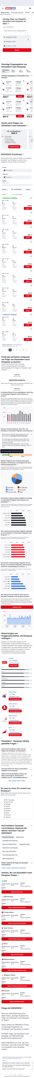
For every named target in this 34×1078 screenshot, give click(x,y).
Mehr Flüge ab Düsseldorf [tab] (9, 851)
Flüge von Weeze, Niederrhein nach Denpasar (14, 868)
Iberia (10, 727)
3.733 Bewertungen (14, 696)
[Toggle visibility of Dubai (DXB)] (9, 487)
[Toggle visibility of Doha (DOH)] (9, 489)
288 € (5, 23)
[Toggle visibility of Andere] (20, 492)
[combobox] (18, 170)
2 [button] (13, 350)
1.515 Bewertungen (14, 720)
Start (10, 1075)
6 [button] (23, 350)
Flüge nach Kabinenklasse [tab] (9, 844)
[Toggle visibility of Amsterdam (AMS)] (11, 492)
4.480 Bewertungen (14, 708)
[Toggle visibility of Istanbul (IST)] (22, 489)
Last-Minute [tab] (21, 70)
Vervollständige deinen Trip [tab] (9, 855)
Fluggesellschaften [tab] (24, 844)
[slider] (32, 185)
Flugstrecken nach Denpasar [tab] (10, 847)
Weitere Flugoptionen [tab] (8, 858)
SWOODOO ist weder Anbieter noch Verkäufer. (16, 1063)
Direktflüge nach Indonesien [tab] (10, 840)
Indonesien (20, 1075)
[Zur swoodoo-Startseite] (10, 8)
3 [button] (16, 350)
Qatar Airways (12, 692)
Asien (15, 1075)
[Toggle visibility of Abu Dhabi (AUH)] (22, 487)
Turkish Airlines (13, 703)
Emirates (11, 658)
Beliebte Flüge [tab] (20, 837)
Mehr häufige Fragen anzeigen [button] (17, 780)
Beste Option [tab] (13, 70)
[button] (2, 8)
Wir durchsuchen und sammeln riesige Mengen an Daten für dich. (16, 1065)
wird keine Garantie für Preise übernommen (11, 1058)
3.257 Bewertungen (14, 732)
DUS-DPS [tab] (17, 374)
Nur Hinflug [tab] (29, 70)
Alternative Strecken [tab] (7, 837)
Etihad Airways (13, 715)
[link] (14, 146)
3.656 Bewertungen (14, 663)
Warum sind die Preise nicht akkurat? (13, 1069)
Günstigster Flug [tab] (5, 70)
